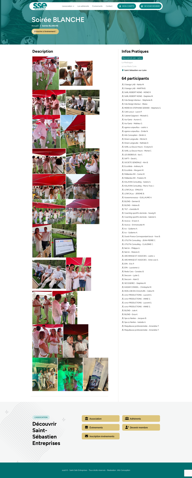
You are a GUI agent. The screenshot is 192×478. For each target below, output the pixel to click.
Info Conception (123, 470)
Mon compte (128, 6)
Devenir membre (138, 427)
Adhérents (135, 418)
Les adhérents (83, 6)
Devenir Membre (152, 6)
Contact (109, 6)
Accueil (35, 26)
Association (95, 418)
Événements (97, 6)
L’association (67, 6)
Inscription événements (101, 436)
